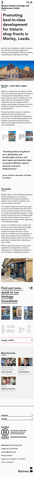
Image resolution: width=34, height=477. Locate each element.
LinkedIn (4, 419)
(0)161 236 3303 (16, 445)
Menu (31, 2)
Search (27, 2)
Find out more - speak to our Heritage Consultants (12, 288)
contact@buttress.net (8, 452)
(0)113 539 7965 (12, 449)
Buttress (3, 2)
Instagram (4, 415)
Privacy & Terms (6, 455)
